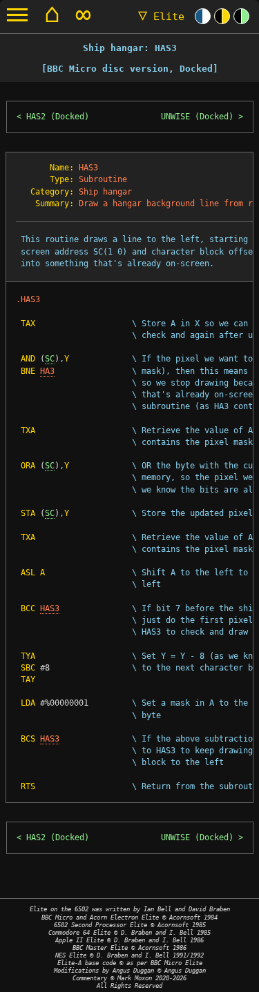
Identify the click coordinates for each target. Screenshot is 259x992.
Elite (161, 16)
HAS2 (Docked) (57, 116)
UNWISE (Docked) (197, 116)
